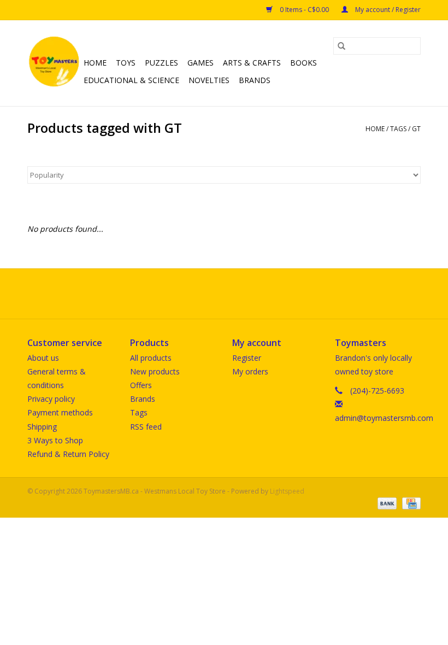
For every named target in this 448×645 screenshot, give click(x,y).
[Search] (341, 46)
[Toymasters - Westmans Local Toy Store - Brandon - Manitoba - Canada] (53, 63)
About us (43, 358)
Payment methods (60, 412)
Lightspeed (287, 491)
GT (416, 128)
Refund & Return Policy (68, 454)
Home (95, 62)
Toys (125, 62)
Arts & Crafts (252, 62)
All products (151, 358)
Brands (254, 80)
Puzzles (161, 62)
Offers (141, 385)
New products (155, 371)
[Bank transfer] (386, 502)
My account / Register (387, 9)
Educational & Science (131, 80)
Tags (398, 128)
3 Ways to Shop (55, 440)
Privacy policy (51, 399)
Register (246, 358)
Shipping (42, 426)
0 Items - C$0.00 (304, 9)
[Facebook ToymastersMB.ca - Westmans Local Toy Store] (214, 293)
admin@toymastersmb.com (384, 418)
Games (200, 62)
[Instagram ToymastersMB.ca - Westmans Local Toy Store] (234, 293)
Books (303, 62)
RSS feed (146, 426)
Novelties (208, 80)
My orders (250, 371)
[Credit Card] (409, 502)
